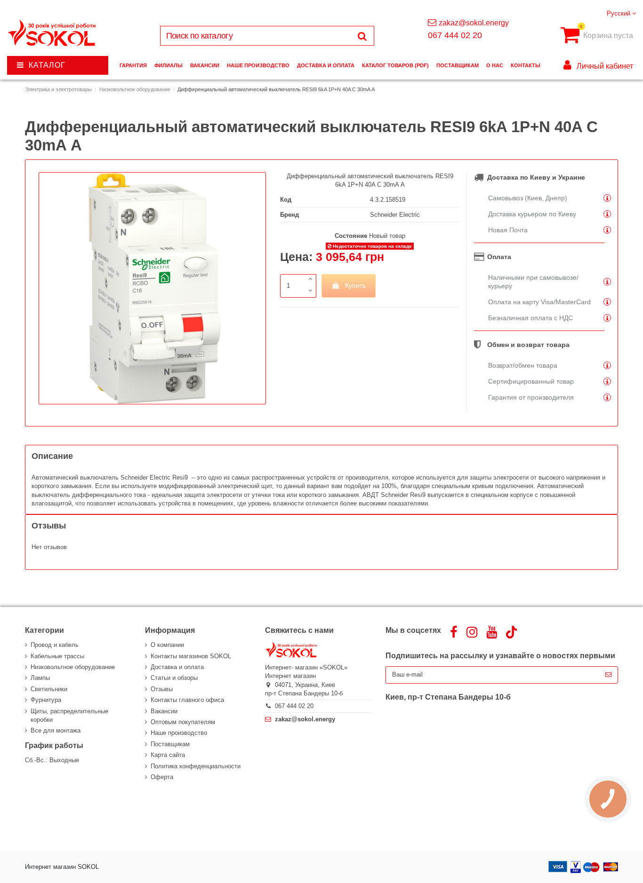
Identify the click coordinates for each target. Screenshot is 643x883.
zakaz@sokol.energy (474, 23)
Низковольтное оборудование (73, 666)
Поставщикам (170, 744)
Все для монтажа (55, 730)
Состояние (351, 235)
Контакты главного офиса (187, 699)
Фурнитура (46, 699)
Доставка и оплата (177, 666)
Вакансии (164, 711)
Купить (355, 285)
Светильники (49, 689)
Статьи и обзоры (174, 677)
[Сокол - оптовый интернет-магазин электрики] (52, 33)
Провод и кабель (55, 644)
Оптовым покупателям (183, 721)
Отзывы (162, 689)
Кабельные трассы (57, 656)
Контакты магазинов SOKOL (191, 656)
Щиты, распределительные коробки (69, 715)
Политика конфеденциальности (196, 766)
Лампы (40, 677)
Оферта (162, 777)
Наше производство (179, 732)
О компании (167, 644)
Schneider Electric (395, 214)
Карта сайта (168, 754)
